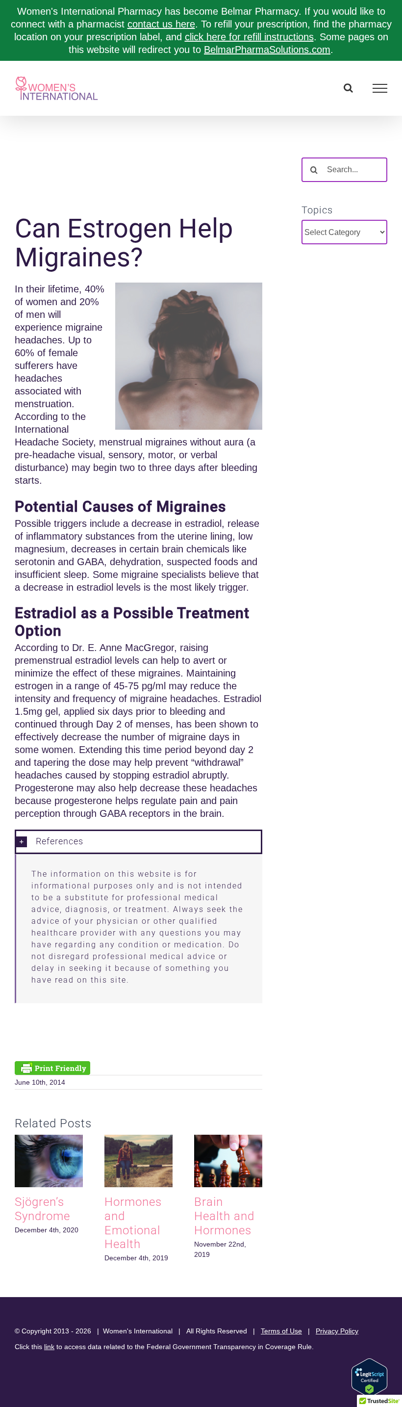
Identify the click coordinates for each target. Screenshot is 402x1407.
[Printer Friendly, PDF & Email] (52, 1067)
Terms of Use (281, 1331)
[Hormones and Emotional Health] (138, 1140)
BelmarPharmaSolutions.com (267, 49)
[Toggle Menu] (380, 88)
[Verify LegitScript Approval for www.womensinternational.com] (369, 1363)
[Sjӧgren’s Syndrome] (49, 1140)
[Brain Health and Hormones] (228, 1140)
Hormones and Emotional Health (133, 1223)
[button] (138, 841)
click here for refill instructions (249, 36)
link (49, 1347)
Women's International (138, 1331)
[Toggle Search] (348, 88)
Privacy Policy (337, 1331)
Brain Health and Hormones (224, 1216)
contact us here (161, 24)
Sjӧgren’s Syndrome (42, 1209)
